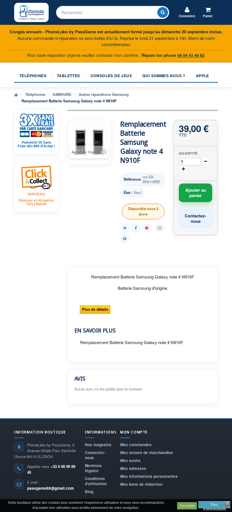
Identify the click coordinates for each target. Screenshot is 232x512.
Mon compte (134, 432)
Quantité (188, 153)
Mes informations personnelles (149, 476)
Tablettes (68, 75)
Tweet (124, 228)
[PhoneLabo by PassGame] (31, 12)
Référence (132, 179)
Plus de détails (95, 309)
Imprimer (124, 238)
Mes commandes (136, 444)
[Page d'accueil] (16, 94)
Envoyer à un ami (159, 228)
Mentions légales (93, 468)
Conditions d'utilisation (96, 481)
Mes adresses (133, 468)
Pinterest (146, 228)
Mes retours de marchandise (146, 452)
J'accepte (187, 506)
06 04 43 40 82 (191, 55)
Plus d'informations (214, 505)
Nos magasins (98, 444)
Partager (135, 228)
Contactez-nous (95, 455)
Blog (89, 491)
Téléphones (32, 75)
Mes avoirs (130, 460)
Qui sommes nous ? (163, 75)
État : (128, 192)
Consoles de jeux (111, 75)
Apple (202, 75)
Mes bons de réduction (141, 484)
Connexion (187, 16)
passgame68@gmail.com (50, 488)
